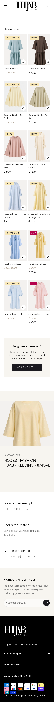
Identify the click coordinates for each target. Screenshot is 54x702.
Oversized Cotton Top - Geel (14, 116)
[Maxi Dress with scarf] (15, 245)
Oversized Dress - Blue (14, 314)
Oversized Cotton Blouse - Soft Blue (15, 215)
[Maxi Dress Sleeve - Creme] (40, 145)
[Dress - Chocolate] (40, 49)
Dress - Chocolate (36, 68)
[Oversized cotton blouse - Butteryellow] (40, 195)
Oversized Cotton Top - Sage (38, 116)
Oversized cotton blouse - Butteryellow (40, 215)
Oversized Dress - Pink (38, 314)
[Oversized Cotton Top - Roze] (15, 145)
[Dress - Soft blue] (15, 49)
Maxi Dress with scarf (13, 264)
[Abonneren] (46, 603)
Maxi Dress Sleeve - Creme (37, 166)
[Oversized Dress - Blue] (15, 295)
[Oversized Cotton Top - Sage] (40, 96)
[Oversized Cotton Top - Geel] (15, 96)
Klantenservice (12, 664)
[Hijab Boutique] (27, 6)
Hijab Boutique (12, 653)
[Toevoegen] (23, 61)
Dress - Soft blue (11, 68)
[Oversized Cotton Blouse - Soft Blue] (15, 195)
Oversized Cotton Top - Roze (14, 166)
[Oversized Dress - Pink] (40, 295)
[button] (5, 6)
